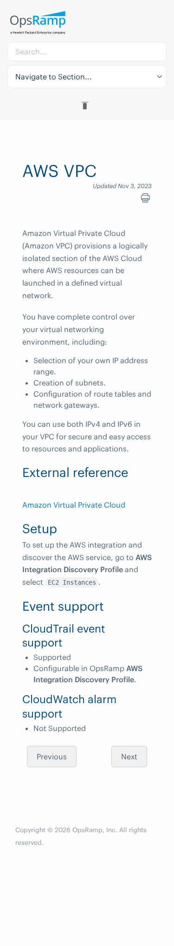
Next (129, 756)
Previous (52, 756)
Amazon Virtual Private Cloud (73, 504)
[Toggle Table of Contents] (87, 105)
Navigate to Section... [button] (53, 76)
